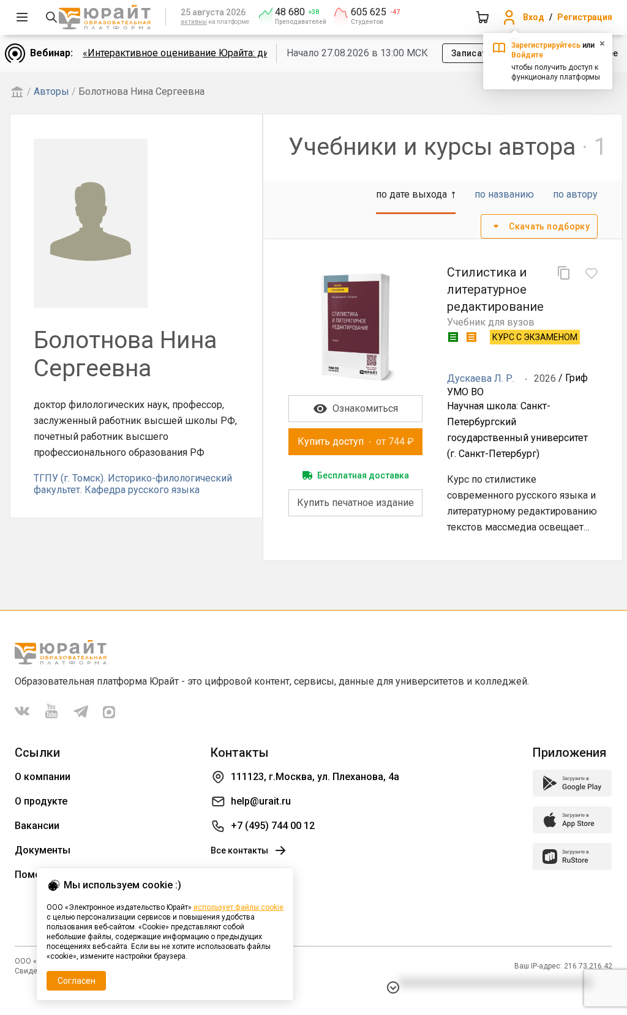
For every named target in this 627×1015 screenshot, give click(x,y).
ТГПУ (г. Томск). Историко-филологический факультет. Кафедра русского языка (133, 483)
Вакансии (37, 825)
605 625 (368, 12)
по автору (575, 194)
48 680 (290, 12)
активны (194, 21)
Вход (533, 17)
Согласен (77, 981)
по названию (504, 194)
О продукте (41, 801)
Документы (42, 850)
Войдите (527, 55)
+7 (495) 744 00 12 (273, 825)
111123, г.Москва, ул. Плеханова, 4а (315, 777)
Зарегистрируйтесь (545, 45)
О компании (42, 777)
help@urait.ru (261, 801)
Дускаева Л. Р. (480, 378)
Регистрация (584, 17)
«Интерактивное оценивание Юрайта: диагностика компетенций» (233, 53)
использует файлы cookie (238, 907)
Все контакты (239, 850)
